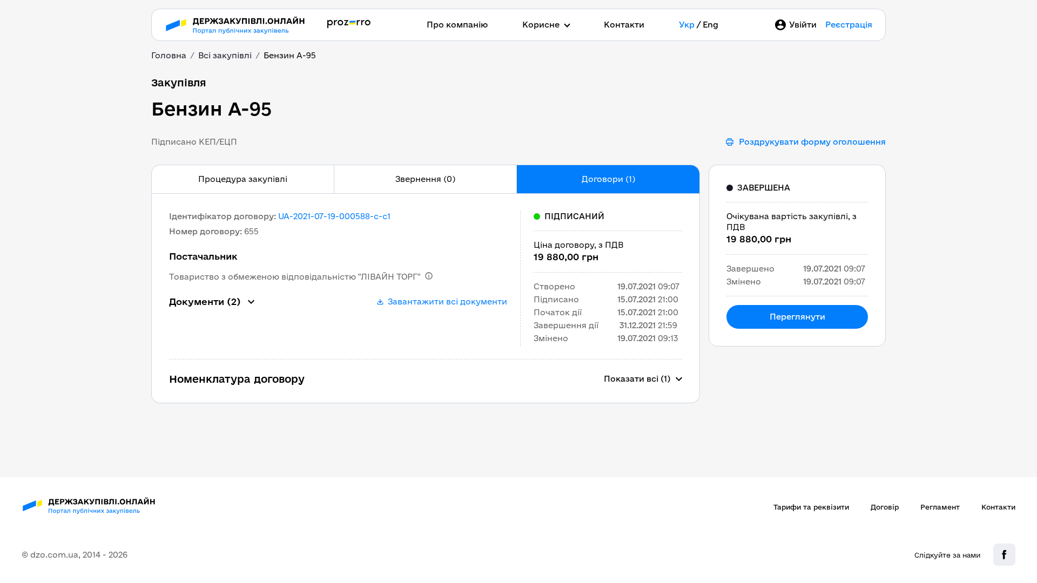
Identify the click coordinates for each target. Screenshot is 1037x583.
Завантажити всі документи (447, 301)
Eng (710, 24)
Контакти (624, 24)
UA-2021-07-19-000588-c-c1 (334, 216)
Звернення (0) (425, 179)
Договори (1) (608, 179)
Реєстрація (848, 24)
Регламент (940, 507)
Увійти (803, 24)
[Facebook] (1004, 555)
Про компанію (457, 24)
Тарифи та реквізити (811, 507)
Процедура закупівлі (242, 179)
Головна (168, 55)
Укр (687, 24)
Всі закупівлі (225, 55)
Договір (885, 507)
